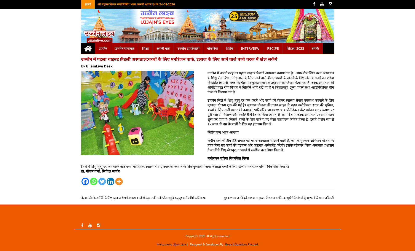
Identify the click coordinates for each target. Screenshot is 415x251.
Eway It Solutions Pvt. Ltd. (242, 244)
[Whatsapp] (93, 181)
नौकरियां (212, 48)
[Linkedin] (110, 181)
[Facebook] (85, 181)
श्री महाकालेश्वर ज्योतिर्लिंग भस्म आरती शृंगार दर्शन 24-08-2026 (136, 4)
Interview (250, 48)
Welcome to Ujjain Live (171, 244)
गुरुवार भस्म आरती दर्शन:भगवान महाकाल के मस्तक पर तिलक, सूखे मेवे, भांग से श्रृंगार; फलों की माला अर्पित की (279, 198)
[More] (119, 181)
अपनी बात (163, 48)
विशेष (229, 48)
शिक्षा (145, 48)
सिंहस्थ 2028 (295, 48)
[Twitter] (102, 181)
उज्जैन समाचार (124, 48)
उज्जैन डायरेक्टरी (188, 48)
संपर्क (315, 48)
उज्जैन (103, 48)
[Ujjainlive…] (88, 48)
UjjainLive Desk (99, 66)
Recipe (273, 48)
